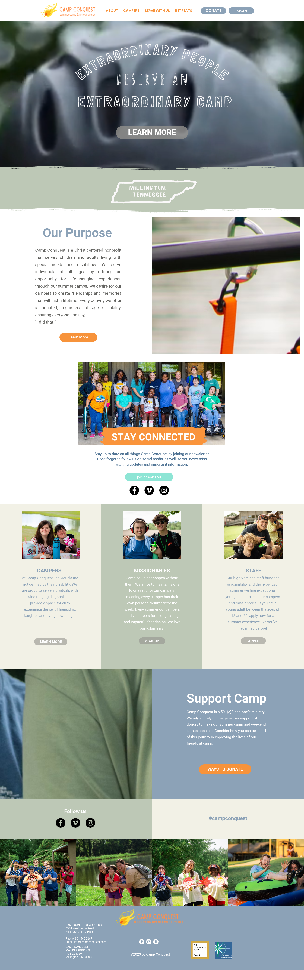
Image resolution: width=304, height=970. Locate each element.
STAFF (253, 571)
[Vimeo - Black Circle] (149, 490)
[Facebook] (134, 490)
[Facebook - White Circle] (141, 941)
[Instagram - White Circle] (148, 941)
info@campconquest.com (90, 942)
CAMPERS (49, 571)
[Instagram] (164, 490)
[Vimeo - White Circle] (156, 941)
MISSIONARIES (152, 571)
